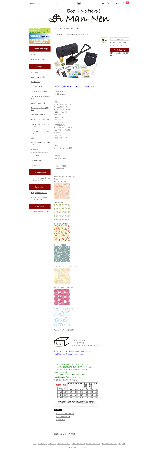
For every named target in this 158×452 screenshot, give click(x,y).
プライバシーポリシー (64, 444)
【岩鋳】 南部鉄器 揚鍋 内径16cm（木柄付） (41, 179)
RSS (120, 444)
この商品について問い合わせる (65, 414)
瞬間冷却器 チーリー (41, 193)
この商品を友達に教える (63, 417)
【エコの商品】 (35, 155)
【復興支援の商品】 (37, 160)
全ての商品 (34, 72)
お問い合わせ (52, 444)
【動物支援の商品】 (37, 165)
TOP (55, 28)
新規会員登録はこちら (37, 59)
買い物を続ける (60, 420)
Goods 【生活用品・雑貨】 (66, 28)
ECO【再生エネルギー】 (38, 103)
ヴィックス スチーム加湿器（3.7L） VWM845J (39, 199)
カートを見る (123, 3)
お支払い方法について (78, 444)
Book (32, 138)
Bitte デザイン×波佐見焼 (38, 77)
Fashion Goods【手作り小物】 (40, 119)
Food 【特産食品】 (36, 87)
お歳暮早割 (34, 149)
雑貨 (78, 28)
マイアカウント (108, 3)
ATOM (123, 444)
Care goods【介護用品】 (38, 115)
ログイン (33, 54)
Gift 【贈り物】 (35, 82)
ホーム (35, 444)
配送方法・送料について (93, 444)
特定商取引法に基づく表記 (109, 444)
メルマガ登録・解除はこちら (39, 211)
